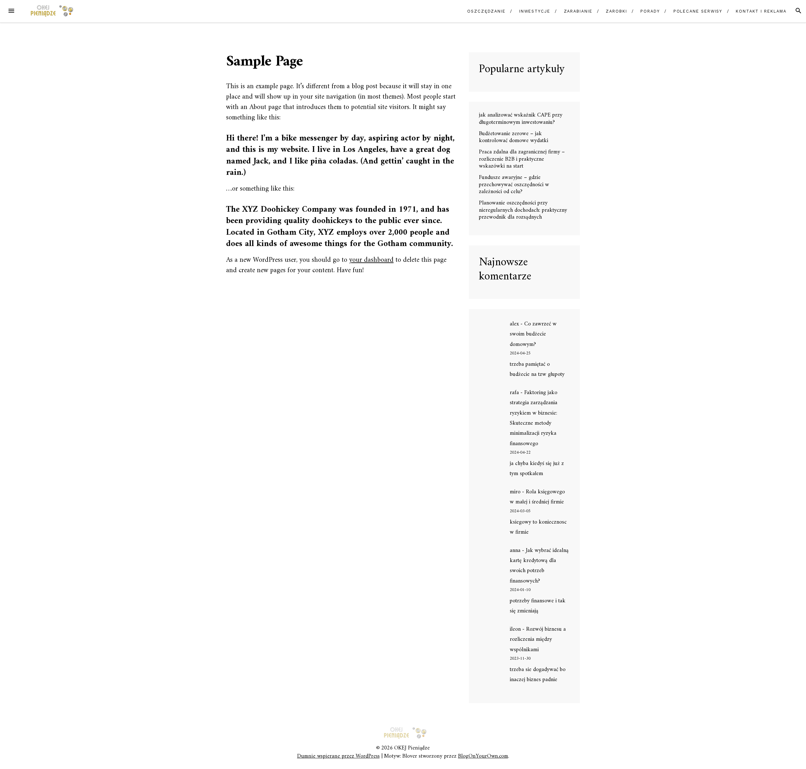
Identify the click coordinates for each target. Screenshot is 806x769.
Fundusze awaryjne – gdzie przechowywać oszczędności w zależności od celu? (514, 185)
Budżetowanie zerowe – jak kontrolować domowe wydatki (513, 137)
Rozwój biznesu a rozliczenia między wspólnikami (538, 639)
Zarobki (616, 11)
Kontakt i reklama (761, 11)
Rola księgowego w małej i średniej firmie (537, 497)
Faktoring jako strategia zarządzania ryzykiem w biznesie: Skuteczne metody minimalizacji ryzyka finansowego (533, 418)
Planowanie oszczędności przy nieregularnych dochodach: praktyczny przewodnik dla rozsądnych (523, 210)
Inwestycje (534, 11)
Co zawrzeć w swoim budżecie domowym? (533, 334)
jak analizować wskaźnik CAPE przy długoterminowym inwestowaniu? (520, 118)
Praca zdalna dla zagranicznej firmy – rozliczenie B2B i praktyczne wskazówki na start (522, 159)
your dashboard (371, 260)
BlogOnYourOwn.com (483, 756)
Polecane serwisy (698, 11)
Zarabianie (578, 11)
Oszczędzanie (486, 11)
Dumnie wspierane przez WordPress (338, 756)
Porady (650, 11)
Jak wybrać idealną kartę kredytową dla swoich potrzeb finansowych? (539, 566)
